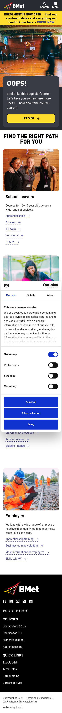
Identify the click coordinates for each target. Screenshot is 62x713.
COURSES (10, 619)
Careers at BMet (12, 682)
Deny (31, 424)
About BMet (10, 662)
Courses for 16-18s (14, 626)
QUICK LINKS (13, 655)
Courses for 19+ (12, 633)
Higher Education (13, 640)
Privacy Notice (28, 701)
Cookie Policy (11, 701)
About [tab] (51, 295)
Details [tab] (31, 295)
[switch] (53, 365)
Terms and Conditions (39, 697)
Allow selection (31, 413)
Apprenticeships (12, 646)
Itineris (19, 707)
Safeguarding (11, 676)
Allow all (31, 401)
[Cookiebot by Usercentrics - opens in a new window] (43, 285)
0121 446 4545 (17, 610)
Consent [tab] (11, 295)
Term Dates (10, 669)
